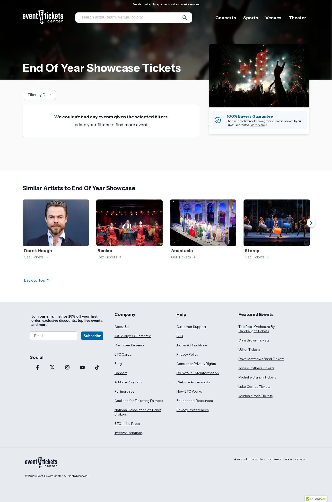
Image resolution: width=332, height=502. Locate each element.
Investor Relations (128, 433)
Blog (118, 363)
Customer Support (191, 326)
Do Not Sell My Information (197, 373)
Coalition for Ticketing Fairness (138, 400)
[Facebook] (37, 368)
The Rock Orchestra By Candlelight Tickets (256, 328)
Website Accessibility (193, 382)
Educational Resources (194, 400)
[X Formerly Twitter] (52, 368)
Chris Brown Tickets (253, 340)
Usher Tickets (249, 349)
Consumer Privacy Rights (196, 363)
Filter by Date (39, 95)
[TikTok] (97, 368)
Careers (120, 373)
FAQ (179, 336)
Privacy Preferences (192, 410)
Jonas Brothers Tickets (256, 368)
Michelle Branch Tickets (257, 377)
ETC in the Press (127, 423)
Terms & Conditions (191, 345)
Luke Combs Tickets (254, 386)
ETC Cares (122, 354)
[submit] (185, 17)
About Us (121, 326)
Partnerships (124, 391)
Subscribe (92, 336)
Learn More (257, 125)
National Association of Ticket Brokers (137, 412)
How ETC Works (189, 391)
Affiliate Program (128, 382)
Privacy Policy (187, 354)
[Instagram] (67, 368)
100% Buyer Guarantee (132, 336)
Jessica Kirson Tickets (255, 396)
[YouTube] (82, 368)
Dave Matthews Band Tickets (261, 359)
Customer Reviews (129, 345)
